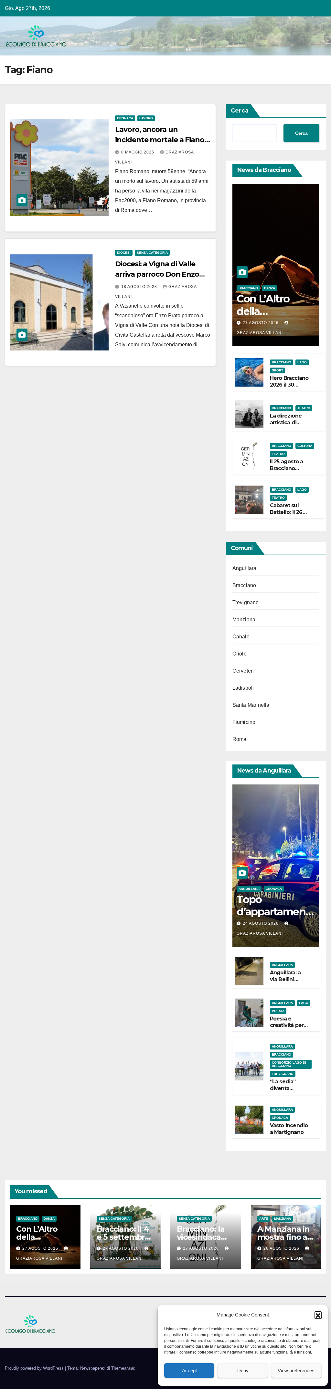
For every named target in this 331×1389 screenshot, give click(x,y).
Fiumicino (244, 722)
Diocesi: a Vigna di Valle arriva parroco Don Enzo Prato (157, 274)
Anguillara (244, 568)
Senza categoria (152, 252)
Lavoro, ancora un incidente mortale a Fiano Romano (159, 139)
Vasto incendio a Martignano (289, 1128)
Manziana (244, 619)
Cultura (304, 446)
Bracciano (248, 288)
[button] (318, 1315)
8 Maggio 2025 (138, 152)
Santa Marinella (251, 705)
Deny (243, 1370)
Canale (241, 636)
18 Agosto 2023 (139, 286)
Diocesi (124, 252)
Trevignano (245, 602)
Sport (277, 370)
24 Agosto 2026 (261, 923)
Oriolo (239, 653)
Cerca (240, 110)
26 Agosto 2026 (282, 1248)
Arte (263, 1218)
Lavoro (146, 118)
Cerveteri (243, 671)
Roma (239, 739)
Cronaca (125, 118)
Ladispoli (243, 688)
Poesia (278, 1011)
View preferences (296, 1370)
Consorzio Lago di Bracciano (289, 1064)
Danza (269, 288)
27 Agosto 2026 (261, 322)
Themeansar (122, 1368)
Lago (302, 362)
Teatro (303, 408)
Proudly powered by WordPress (35, 1368)
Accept (189, 1370)
